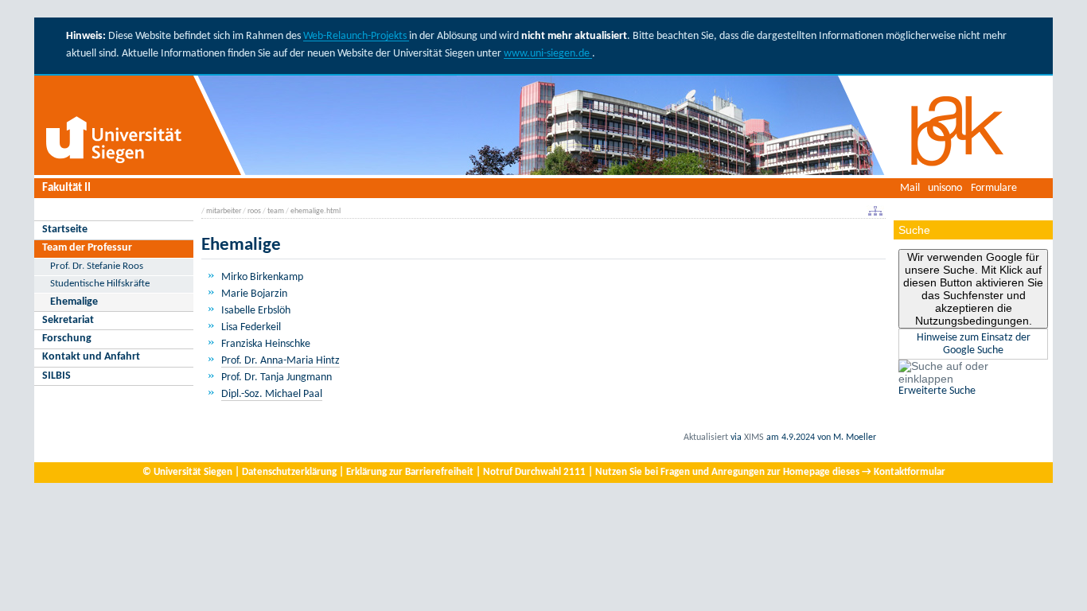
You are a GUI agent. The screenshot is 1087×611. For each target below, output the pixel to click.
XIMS (754, 437)
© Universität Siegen (187, 472)
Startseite (65, 229)
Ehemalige (74, 302)
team (275, 211)
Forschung (67, 338)
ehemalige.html (315, 211)
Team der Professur (87, 248)
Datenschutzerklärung (289, 472)
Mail (910, 188)
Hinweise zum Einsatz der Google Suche (974, 344)
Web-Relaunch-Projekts (356, 36)
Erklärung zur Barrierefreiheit (409, 472)
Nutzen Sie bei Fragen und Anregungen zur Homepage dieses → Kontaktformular (770, 472)
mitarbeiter (223, 211)
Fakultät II (66, 187)
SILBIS (56, 376)
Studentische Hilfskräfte (100, 283)
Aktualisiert (706, 437)
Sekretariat (68, 320)
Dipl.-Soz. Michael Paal (271, 394)
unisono (945, 188)
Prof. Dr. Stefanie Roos (96, 266)
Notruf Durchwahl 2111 (534, 472)
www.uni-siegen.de (548, 54)
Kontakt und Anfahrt (91, 357)
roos (254, 211)
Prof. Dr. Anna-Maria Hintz (280, 361)
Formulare (994, 188)
